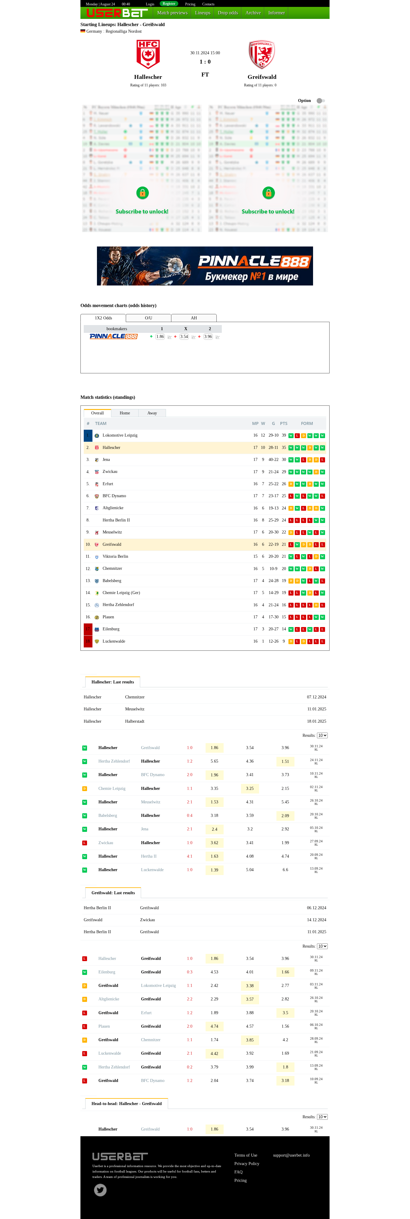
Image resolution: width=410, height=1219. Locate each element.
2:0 (189, 774)
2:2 (189, 999)
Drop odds (228, 12)
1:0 (189, 747)
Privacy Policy (246, 1163)
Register (169, 3)
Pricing (190, 4)
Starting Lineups (97, 24)
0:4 (189, 815)
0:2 (189, 1067)
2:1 (189, 802)
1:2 (189, 761)
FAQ (238, 1172)
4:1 (189, 856)
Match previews (172, 12)
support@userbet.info (291, 1155)
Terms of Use (245, 1155)
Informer (276, 12)
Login (150, 4)
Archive (253, 12)
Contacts (208, 4)
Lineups (202, 12)
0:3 (189, 972)
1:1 (189, 788)
